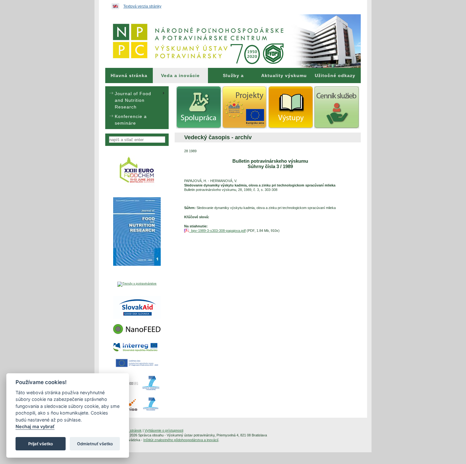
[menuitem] (129, 75)
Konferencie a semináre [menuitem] (131, 120)
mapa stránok (131, 430)
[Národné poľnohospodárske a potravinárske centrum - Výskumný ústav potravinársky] (233, 41)
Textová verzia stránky (142, 6)
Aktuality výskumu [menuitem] (284, 75)
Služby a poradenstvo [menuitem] (233, 78)
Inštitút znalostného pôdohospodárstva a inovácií (180, 440)
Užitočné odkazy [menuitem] (335, 75)
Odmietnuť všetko (95, 443)
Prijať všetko (40, 443)
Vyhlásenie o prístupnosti (164, 430)
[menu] (137, 108)
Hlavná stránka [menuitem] (129, 75)
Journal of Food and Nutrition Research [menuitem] (133, 100)
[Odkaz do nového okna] (137, 186)
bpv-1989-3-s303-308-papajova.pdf (217, 230)
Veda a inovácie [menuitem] (180, 75)
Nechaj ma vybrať (35, 426)
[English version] (113, 5)
